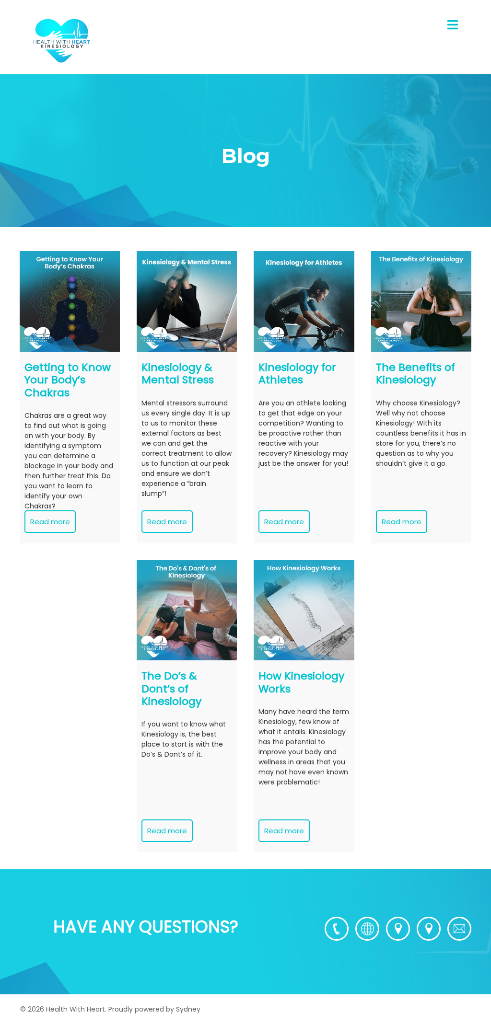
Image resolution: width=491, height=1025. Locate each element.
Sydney (188, 1009)
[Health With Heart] (62, 40)
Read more (50, 522)
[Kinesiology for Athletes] (304, 301)
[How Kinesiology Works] (304, 610)
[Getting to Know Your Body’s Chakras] (70, 301)
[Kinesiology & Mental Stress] (187, 301)
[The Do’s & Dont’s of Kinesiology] (187, 610)
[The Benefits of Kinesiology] (421, 301)
